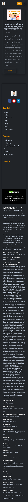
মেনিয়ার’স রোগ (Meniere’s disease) (9, 339)
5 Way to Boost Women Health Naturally (13, 479)
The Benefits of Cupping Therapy (9, 421)
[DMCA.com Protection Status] (14, 192)
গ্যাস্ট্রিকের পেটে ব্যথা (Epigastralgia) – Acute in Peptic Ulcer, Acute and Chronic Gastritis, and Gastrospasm (13, 277)
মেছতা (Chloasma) (11, 394)
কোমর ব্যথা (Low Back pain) (18, 287)
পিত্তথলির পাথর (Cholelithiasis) (8, 391)
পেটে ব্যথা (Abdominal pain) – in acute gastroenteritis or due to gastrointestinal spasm (14, 301)
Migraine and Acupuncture (8, 497)
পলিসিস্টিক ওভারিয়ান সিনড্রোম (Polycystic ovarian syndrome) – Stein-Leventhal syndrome (13, 350)
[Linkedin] (18, 101)
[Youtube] (14, 101)
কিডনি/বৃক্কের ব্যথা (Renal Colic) (19, 389)
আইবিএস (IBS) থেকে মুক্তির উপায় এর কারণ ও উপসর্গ (11, 416)
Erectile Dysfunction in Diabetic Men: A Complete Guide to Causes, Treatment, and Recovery (13, 464)
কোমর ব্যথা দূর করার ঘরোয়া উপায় (7, 402)
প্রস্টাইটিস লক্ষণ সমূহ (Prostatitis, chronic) (15, 356)
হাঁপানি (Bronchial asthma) (17, 305)
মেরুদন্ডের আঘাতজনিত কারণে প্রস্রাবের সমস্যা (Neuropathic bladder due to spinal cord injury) (13, 383)
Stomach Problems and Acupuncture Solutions (12, 492)
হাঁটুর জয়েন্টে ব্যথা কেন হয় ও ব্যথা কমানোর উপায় (10, 408)
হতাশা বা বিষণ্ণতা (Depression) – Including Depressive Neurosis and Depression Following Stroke (13, 272)
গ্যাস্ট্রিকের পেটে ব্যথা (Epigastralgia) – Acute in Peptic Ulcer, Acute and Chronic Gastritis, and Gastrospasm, (14, 280)
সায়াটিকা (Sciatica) (15, 298)
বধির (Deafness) (11, 397)
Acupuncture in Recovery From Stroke (16, 495)
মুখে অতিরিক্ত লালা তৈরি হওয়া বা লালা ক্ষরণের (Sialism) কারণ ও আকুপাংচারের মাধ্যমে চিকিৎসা (14, 26)
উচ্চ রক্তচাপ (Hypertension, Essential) (15, 284)
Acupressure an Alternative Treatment (10, 452)
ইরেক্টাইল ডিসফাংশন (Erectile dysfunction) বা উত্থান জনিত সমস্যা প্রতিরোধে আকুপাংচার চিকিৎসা (13, 467)
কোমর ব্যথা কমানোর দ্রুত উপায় (17, 402)
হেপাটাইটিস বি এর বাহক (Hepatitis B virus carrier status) (13, 328)
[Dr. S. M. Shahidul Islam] (5, 3)
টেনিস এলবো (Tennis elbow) (17, 299)
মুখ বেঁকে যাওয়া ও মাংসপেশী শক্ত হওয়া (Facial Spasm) (16, 321)
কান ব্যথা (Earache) (11, 315)
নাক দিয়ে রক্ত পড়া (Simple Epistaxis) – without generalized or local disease (13, 318)
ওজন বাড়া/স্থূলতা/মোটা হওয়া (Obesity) (17, 342)
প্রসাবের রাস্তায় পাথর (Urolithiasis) (9, 392)
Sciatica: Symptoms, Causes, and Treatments (12, 431)
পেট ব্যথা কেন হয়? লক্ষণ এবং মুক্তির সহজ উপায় (10, 426)
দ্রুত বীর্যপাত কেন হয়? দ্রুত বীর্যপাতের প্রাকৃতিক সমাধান (11, 462)
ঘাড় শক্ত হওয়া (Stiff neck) (12, 371)
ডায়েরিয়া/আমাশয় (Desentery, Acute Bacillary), (14, 274)
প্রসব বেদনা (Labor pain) (18, 391)
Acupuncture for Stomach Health (9, 494)
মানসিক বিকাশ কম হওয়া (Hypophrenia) (14, 380)
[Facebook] (9, 101)
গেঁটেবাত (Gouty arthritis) (19, 327)
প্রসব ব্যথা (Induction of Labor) (8, 388)
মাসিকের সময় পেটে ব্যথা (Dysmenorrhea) (10, 275)
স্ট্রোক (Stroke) (9, 299)
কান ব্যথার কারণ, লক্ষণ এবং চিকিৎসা (8, 473)
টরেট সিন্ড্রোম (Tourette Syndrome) (15, 375)
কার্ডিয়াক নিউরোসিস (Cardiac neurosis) (17, 307)
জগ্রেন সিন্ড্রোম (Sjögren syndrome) (13, 368)
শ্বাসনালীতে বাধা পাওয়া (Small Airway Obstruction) (16, 386)
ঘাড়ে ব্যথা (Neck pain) (13, 290)
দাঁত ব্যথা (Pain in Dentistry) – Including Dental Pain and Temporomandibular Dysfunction (13, 292)
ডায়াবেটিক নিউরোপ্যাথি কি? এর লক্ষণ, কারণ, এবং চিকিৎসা (11, 457)
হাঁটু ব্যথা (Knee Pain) (19, 286)
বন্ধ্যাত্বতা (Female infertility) (8, 322)
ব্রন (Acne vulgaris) (18, 302)
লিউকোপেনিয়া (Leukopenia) (7, 287)
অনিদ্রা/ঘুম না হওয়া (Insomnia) (13, 334)
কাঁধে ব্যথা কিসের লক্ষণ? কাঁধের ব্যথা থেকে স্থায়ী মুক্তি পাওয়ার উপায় (13, 439)
